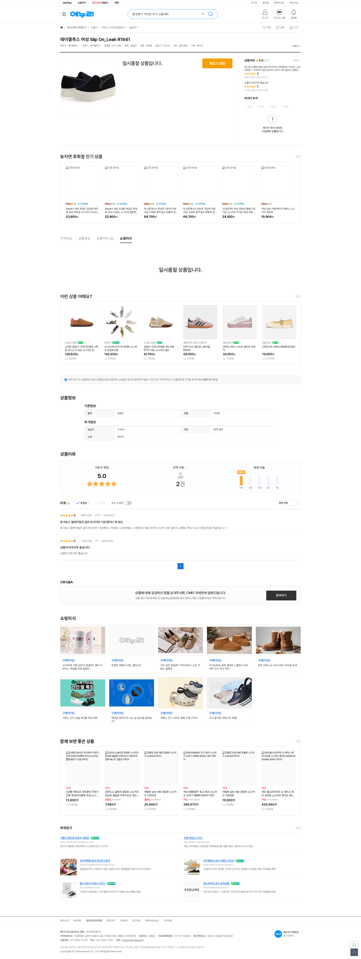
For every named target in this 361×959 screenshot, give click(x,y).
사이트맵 (168, 920)
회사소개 (64, 920)
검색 (210, 14)
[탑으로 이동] (354, 952)
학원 (117, 2)
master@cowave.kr (133, 940)
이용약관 (77, 920)
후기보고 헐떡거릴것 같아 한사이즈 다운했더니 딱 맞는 (91, 522)
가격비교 (66, 238)
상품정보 (84, 238)
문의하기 (281, 595)
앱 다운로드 (291, 934)
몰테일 (265, 2)
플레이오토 (279, 2)
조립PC (100, 2)
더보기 (295, 46)
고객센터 (124, 920)
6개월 (272, 106)
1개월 (248, 106)
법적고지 (111, 920)
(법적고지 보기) (210, 379)
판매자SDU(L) (152, 920)
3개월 (260, 106)
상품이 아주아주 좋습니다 (75, 547)
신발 (93, 27)
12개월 (285, 106)
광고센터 (136, 920)
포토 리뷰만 (117, 503)
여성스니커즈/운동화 (112, 27)
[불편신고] (354, 945)
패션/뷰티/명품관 (76, 27)
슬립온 (132, 27)
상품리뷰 (105, 238)
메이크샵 (294, 2)
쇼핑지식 (82, 2)
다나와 (254, 2)
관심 (269, 27)
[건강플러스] (67, 3)
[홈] (61, 27)
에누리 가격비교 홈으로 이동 (82, 14)
